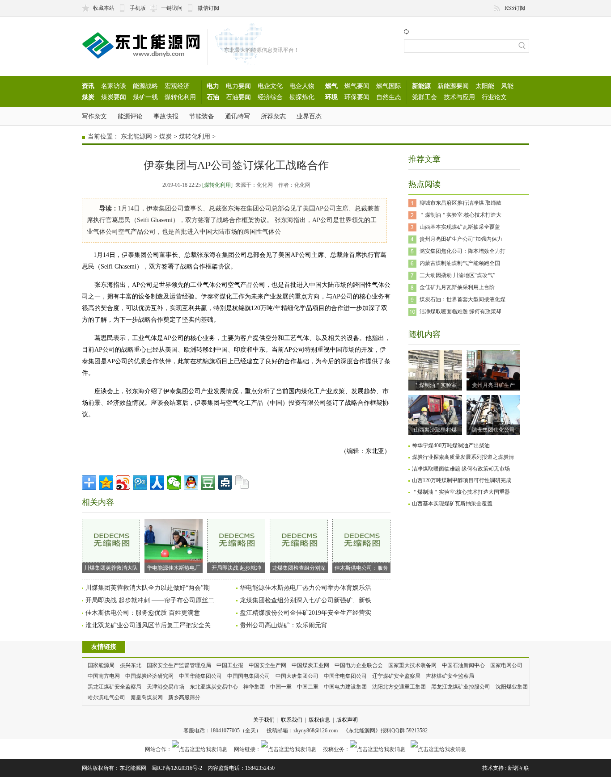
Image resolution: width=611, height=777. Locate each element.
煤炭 (88, 97)
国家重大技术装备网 (412, 665)
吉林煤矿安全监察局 (450, 676)
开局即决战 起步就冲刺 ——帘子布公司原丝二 (149, 600)
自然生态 (388, 97)
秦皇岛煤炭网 (147, 697)
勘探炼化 (301, 97)
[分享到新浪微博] (123, 482)
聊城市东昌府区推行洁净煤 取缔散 (460, 203)
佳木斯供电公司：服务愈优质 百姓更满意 (142, 612)
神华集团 (254, 687)
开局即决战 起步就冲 (236, 568)
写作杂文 (94, 116)
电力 (213, 85)
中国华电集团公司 (345, 676)
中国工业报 (229, 665)
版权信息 (319, 720)
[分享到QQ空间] (106, 482)
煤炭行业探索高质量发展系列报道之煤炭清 (463, 457)
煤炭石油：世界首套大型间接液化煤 (462, 299)
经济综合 (270, 97)
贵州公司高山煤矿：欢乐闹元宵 (283, 625)
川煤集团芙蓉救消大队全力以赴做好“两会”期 (147, 587)
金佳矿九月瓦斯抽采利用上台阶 (457, 287)
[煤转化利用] (217, 185)
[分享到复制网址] (242, 482)
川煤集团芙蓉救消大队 (111, 568)
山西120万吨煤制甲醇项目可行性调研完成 (461, 480)
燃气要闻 (356, 85)
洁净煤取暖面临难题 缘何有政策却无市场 (461, 469)
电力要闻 (238, 85)
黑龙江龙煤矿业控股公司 (460, 687)
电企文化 (270, 85)
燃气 (331, 85)
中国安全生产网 (267, 665)
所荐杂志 (273, 116)
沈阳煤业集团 (512, 687)
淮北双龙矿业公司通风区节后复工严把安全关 (148, 625)
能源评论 (130, 116)
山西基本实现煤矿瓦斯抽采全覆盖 (460, 227)
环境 (331, 97)
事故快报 (165, 116)
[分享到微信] (174, 482)
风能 (507, 85)
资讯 (88, 85)
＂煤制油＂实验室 (435, 385)
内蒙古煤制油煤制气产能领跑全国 (460, 263)
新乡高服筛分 (184, 697)
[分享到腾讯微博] (140, 482)
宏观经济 (177, 85)
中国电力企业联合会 (359, 665)
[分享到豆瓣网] (208, 482)
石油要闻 (238, 97)
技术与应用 (459, 97)
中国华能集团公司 (200, 676)
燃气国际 (388, 85)
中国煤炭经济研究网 (149, 676)
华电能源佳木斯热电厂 (173, 568)
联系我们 (291, 720)
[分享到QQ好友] (191, 482)
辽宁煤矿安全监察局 (396, 676)
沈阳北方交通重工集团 (399, 687)
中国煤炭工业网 (310, 665)
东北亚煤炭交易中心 (214, 687)
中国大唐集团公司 (297, 676)
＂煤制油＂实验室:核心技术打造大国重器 (461, 492)
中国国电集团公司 (248, 676)
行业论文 (494, 97)
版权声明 (347, 720)
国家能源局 (101, 665)
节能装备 (201, 116)
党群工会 (424, 97)
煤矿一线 (145, 97)
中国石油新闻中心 (463, 665)
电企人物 (301, 85)
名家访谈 (113, 85)
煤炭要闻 (113, 97)
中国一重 (281, 687)
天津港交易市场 (165, 687)
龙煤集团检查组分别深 (299, 568)
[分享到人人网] (157, 482)
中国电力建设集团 (345, 687)
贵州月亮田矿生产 (493, 385)
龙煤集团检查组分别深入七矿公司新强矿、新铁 (305, 600)
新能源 (421, 85)
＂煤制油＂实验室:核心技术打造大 (460, 215)
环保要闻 (356, 97)
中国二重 (307, 687)
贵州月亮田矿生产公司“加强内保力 (461, 239)
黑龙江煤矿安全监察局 (114, 687)
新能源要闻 (453, 85)
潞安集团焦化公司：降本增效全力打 (462, 251)
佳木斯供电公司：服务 (361, 568)
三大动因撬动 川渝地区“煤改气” (457, 275)
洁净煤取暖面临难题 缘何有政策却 (460, 311)
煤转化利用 (180, 97)
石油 (213, 97)
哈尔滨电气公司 (106, 697)
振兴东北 (130, 665)
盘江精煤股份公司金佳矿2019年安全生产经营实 (305, 612)
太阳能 (484, 85)
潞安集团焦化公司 (493, 430)
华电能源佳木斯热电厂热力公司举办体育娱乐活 (305, 587)
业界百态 (309, 116)
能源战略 (145, 85)
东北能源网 (136, 136)
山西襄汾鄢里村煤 (435, 430)
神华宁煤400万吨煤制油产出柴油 (451, 445)
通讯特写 (237, 116)
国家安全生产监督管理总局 (179, 665)
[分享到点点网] (225, 482)
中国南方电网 (104, 676)
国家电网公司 (506, 665)
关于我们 (264, 720)
